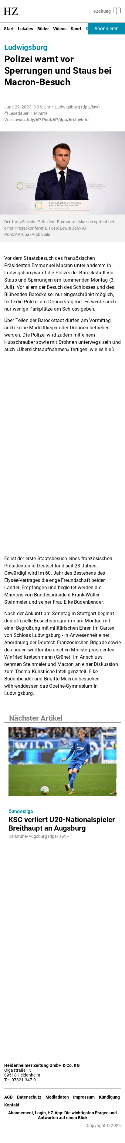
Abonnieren (106, 28)
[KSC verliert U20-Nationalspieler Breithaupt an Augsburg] (62, 763)
